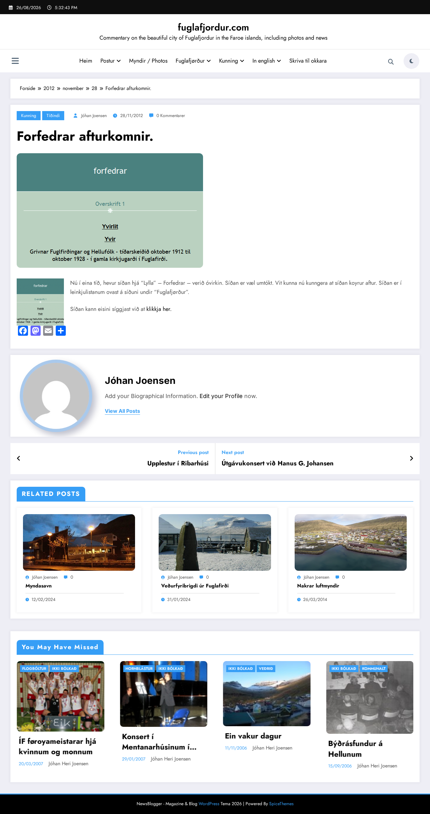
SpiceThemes (281, 803)
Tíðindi (53, 115)
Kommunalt (279, 668)
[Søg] (391, 62)
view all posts (122, 411)
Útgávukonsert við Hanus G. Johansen (278, 463)
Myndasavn (38, 585)
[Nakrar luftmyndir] (351, 542)
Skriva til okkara (308, 61)
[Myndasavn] (79, 542)
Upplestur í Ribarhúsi (178, 463)
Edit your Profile (221, 396)
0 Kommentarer (170, 115)
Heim (85, 61)
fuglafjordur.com (213, 27)
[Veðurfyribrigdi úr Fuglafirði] (215, 542)
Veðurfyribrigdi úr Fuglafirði (195, 585)
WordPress (209, 803)
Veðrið (172, 668)
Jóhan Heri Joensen (77, 758)
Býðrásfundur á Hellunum (261, 748)
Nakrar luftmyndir (318, 585)
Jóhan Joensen (94, 115)
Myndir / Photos (148, 61)
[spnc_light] (411, 61)
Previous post (193, 452)
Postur (107, 61)
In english (263, 61)
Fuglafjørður (190, 61)
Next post (233, 452)
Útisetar (379, 668)
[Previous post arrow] (19, 459)
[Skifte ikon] (15, 61)
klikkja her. (159, 309)
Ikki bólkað (77, 668)
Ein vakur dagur (159, 736)
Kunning (228, 61)
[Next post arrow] (411, 459)
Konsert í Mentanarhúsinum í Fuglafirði (62, 741)
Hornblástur (45, 668)
